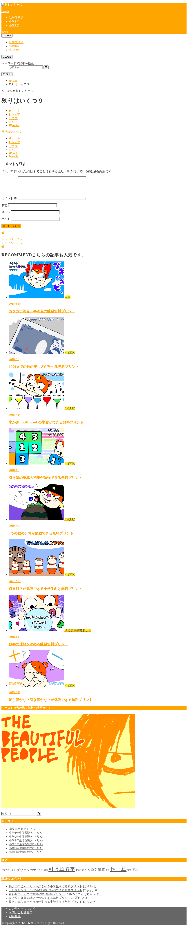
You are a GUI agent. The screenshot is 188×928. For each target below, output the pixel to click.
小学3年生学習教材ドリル (26, 840)
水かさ (86, 870)
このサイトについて (22, 908)
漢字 (94, 870)
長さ (135, 870)
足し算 (118, 869)
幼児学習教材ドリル (22, 828)
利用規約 (15, 916)
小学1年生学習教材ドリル (26, 832)
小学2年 (14, 25)
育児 (108, 870)
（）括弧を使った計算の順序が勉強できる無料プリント (45, 890)
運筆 (129, 870)
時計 (78, 870)
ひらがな (16, 870)
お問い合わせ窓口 (20, 912)
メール (5, 212)
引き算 (56, 869)
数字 (70, 869)
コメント (9, 198)
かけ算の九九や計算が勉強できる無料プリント (39, 897)
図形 (46, 870)
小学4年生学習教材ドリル (26, 844)
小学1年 (14, 21)
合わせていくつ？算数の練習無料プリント (37, 894)
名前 (4, 205)
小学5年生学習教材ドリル (26, 848)
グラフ (40, 870)
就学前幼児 (16, 17)
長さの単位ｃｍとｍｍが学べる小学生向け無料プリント (45, 886)
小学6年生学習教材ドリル (26, 852)
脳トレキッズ (31, 923)
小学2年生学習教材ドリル (26, 836)
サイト (5, 218)
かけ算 (5, 870)
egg (89, 890)
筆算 (101, 870)
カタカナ (30, 870)
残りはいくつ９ (11, 131)
